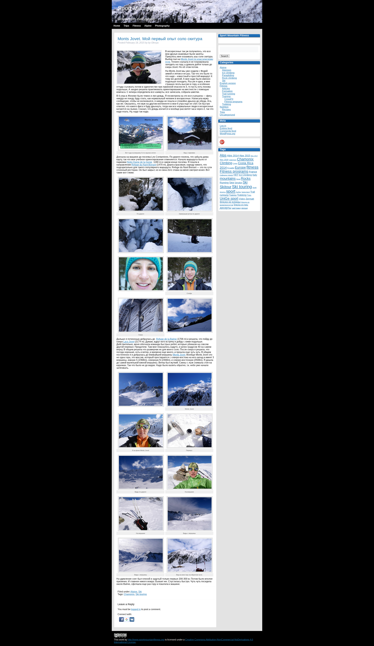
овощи (244, 208)
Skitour (225, 187)
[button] (121, 621)
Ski (140, 591)
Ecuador (230, 168)
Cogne (235, 163)
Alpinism (226, 70)
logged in (136, 609)
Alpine (147, 26)
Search (224, 56)
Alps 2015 (244, 155)
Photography (162, 26)
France (253, 171)
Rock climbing (229, 78)
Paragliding (228, 75)
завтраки (236, 208)
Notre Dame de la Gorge (139, 162)
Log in (223, 126)
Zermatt (250, 198)
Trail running (228, 94)
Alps (223, 155)
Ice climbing (228, 73)
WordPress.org (227, 133)
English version (228, 83)
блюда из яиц (241, 204)
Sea (231, 182)
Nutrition (224, 107)
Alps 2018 (224, 160)
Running (224, 182)
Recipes (226, 109)
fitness (252, 167)
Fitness (137, 26)
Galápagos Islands (226, 175)
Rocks (246, 178)
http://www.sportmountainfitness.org (146, 639)
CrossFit (228, 99)
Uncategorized (227, 115)
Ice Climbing (245, 175)
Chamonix (129, 594)
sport (230, 191)
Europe (240, 167)
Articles (226, 88)
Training (226, 96)
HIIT (236, 174)
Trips (126, 26)
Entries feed (226, 128)
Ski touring (141, 594)
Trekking (226, 104)
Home (117, 26)
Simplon (238, 183)
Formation (227, 91)
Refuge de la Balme (166, 339)
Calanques (232, 160)
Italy (254, 174)
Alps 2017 (254, 156)
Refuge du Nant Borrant (143, 164)
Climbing (226, 163)
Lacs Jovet (128, 341)
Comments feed (228, 131)
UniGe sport (229, 198)
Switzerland (245, 192)
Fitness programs (233, 101)
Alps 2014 (233, 155)
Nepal (238, 179)
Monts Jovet (179, 355)
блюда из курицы (230, 201)
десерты (225, 207)
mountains (228, 178)
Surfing (238, 192)
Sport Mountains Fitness (149, 8)
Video (242, 198)
